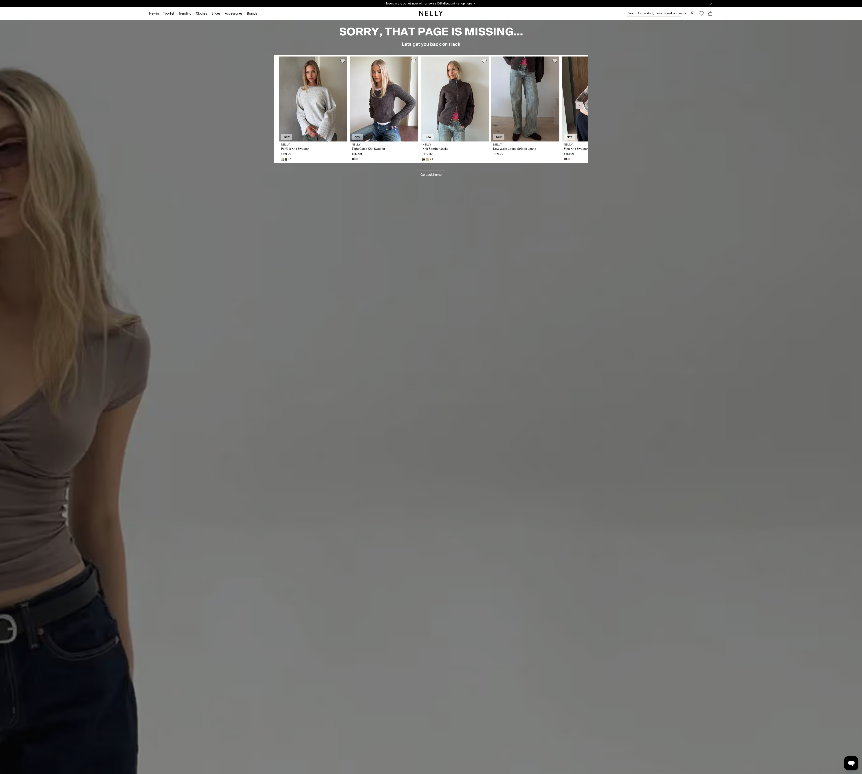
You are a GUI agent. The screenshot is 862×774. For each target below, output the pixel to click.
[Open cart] (710, 13)
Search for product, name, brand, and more (654, 13)
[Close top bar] (711, 3)
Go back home (431, 175)
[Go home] (431, 13)
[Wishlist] (701, 13)
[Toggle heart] (342, 61)
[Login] (692, 13)
